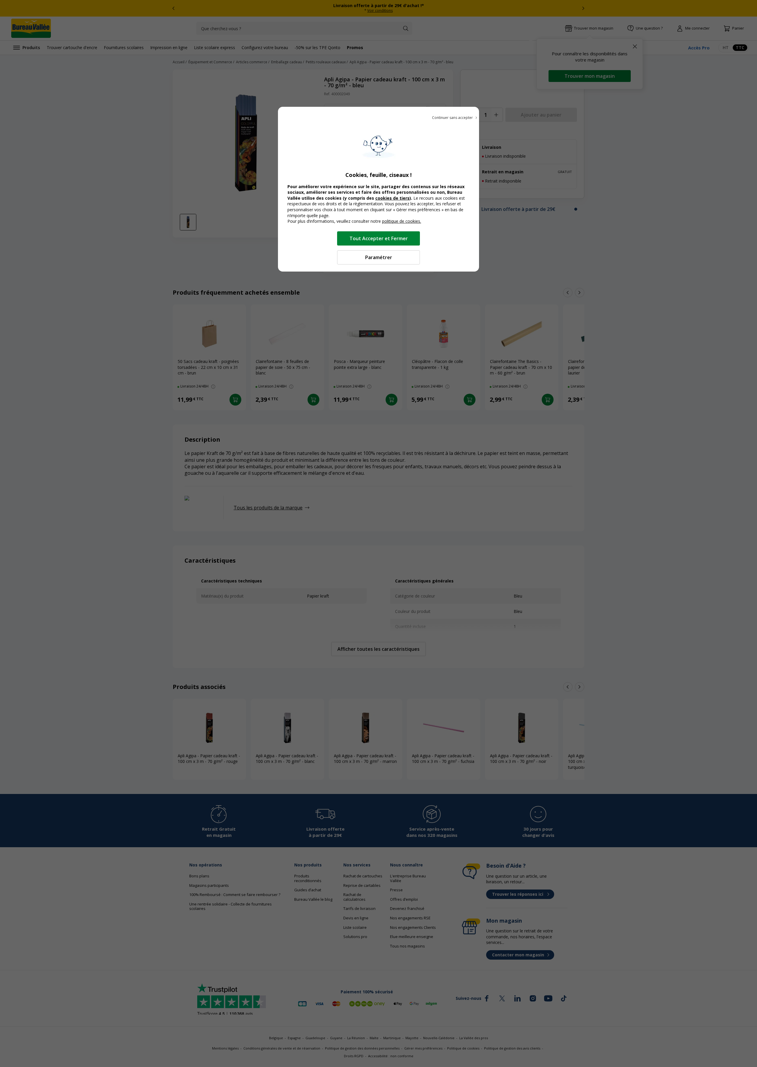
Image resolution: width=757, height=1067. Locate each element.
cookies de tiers (392, 198)
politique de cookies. (401, 221)
